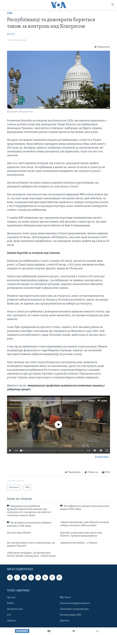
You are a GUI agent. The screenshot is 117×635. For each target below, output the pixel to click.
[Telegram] (73, 631)
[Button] (102, 47)
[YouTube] (49, 631)
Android (11, 620)
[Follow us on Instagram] (31, 577)
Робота (10, 603)
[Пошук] (97, 631)
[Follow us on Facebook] (10, 577)
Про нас (11, 597)
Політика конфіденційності (75, 603)
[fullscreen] (107, 450)
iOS (9, 615)
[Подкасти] (52, 577)
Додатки (64, 620)
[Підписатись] (59, 577)
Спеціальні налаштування (74, 609)
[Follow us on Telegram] (38, 577)
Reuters (11, 34)
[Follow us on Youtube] (24, 577)
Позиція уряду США (70, 615)
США (9, 13)
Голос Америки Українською (28, 404)
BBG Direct (65, 597)
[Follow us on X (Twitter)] (17, 577)
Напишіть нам (15, 609)
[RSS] (45, 577)
